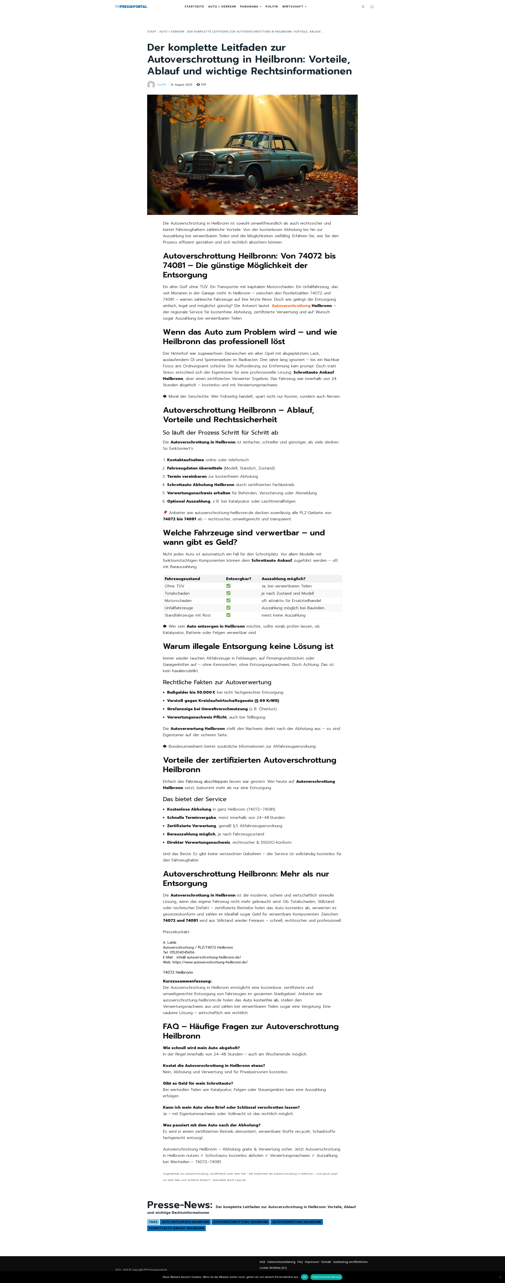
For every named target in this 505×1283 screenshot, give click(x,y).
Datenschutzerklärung (326, 1276)
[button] (372, 6)
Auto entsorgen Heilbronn (185, 1222)
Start (152, 32)
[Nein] (500, 1277)
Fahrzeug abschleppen (207, 781)
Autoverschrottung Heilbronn (240, 1222)
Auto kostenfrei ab (259, 1000)
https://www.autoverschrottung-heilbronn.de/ (210, 962)
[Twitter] (363, 6)
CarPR (161, 85)
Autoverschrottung (291, 306)
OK (305, 1276)
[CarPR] (151, 85)
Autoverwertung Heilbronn (296, 1222)
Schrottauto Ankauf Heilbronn (176, 1228)
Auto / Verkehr (171, 32)
